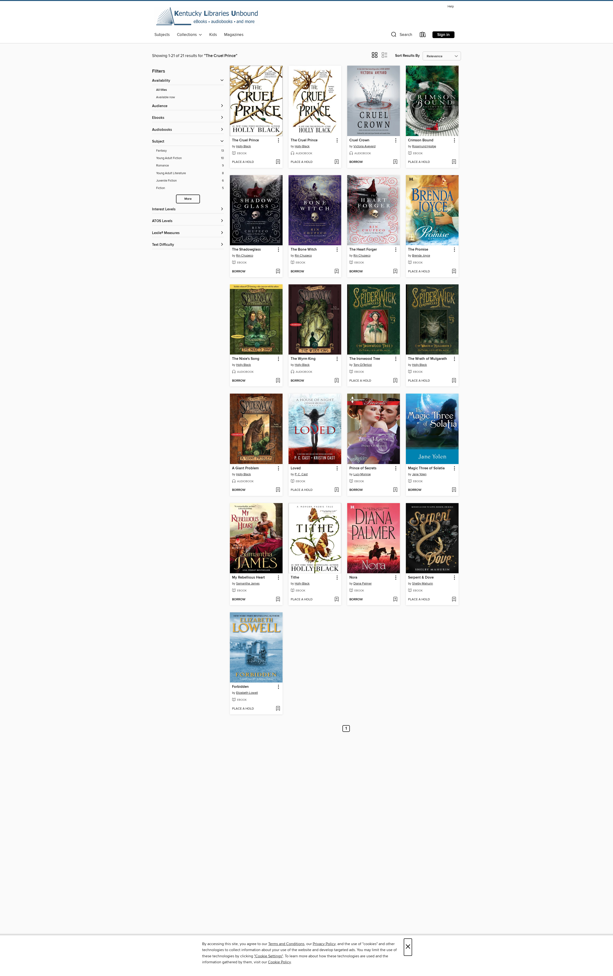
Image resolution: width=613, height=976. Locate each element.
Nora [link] (353, 577)
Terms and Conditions (286, 944)
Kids (213, 34)
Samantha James (248, 584)
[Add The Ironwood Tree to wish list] (395, 381)
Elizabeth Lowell (247, 693)
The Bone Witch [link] (304, 249)
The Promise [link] (418, 249)
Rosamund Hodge (424, 146)
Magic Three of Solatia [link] (426, 468)
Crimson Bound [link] (420, 140)
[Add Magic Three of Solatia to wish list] (454, 490)
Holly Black (243, 146)
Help (451, 6)
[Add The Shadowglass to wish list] (278, 272)
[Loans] (423, 35)
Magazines (234, 34)
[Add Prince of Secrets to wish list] (395, 490)
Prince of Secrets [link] (362, 468)
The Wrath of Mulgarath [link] (427, 359)
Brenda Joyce (421, 256)
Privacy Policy (324, 944)
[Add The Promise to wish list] (454, 272)
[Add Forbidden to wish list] (278, 709)
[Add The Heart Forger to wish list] (395, 272)
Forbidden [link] (240, 687)
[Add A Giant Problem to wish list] (278, 490)
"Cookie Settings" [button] (268, 956)
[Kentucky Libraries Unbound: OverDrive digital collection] (207, 16)
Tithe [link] (295, 577)
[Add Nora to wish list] (395, 600)
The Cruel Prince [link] (245, 140)
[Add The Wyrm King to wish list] (337, 381)
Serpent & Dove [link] (421, 577)
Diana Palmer (362, 584)
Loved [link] (296, 468)
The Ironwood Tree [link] (364, 359)
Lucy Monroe (362, 474)
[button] (401, 35)
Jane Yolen (419, 474)
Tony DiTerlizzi (362, 365)
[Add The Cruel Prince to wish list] (278, 162)
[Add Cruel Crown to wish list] (395, 162)
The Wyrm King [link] (303, 359)
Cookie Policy (279, 962)
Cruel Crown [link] (359, 140)
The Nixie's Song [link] (245, 359)
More (188, 199)
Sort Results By (407, 55)
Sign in (443, 34)
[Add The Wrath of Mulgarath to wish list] (454, 381)
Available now (165, 97)
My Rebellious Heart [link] (248, 577)
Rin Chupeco (244, 256)
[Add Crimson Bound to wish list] (454, 162)
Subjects (162, 34)
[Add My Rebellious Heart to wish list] (278, 600)
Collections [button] (188, 34)
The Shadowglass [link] (246, 249)
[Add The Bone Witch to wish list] (337, 272)
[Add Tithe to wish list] (337, 600)
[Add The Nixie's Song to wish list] (278, 381)
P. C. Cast (301, 474)
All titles (161, 90)
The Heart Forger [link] (363, 249)
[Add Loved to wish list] (337, 490)
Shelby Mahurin (422, 584)
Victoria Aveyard (364, 146)
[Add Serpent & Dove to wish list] (454, 600)
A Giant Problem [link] (245, 468)
